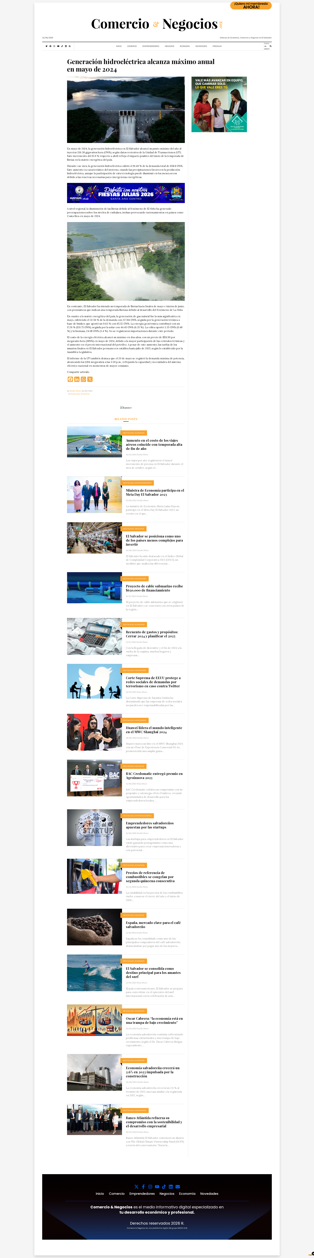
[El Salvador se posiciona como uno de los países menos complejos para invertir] (94, 537)
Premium (217, 46)
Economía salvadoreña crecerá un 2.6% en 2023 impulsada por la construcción (153, 1072)
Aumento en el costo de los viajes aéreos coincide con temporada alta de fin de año (154, 444)
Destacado (75, 394)
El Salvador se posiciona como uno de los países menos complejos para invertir (154, 540)
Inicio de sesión (267, 46)
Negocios (169, 46)
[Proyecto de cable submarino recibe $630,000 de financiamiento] (94, 587)
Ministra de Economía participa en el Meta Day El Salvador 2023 (155, 492)
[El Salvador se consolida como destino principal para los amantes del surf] (94, 972)
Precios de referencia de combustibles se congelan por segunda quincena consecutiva (150, 876)
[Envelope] (177, 1186)
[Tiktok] (164, 1186)
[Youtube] (157, 1186)
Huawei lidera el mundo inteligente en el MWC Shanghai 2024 (154, 729)
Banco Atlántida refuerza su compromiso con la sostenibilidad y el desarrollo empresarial (154, 1122)
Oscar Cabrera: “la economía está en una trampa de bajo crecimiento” (154, 1020)
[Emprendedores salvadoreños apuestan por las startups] (94, 827)
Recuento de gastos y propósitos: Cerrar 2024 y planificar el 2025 (152, 634)
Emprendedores (150, 46)
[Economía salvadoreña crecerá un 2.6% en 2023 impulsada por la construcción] (94, 1072)
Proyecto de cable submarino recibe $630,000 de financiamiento (154, 588)
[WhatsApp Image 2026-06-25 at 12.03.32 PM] (126, 193)
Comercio (132, 46)
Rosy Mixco (142, 692)
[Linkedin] (171, 1186)
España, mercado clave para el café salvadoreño (153, 924)
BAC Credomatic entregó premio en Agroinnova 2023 (154, 775)
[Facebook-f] (143, 1186)
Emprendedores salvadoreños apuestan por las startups (150, 825)
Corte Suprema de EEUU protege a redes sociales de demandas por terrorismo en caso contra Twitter (153, 682)
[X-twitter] (136, 1186)
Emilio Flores (75, 391)
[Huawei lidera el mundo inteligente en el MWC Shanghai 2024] (94, 731)
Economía (185, 46)
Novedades (201, 46)
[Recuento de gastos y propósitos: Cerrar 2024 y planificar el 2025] (94, 636)
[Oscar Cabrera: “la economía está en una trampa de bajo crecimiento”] (94, 1020)
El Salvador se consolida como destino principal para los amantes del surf (153, 972)
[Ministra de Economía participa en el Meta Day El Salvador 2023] (94, 494)
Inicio (119, 46)
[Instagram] (150, 1186)
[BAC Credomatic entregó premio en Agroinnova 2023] (94, 777)
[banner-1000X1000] (219, 104)
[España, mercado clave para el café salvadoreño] (94, 926)
